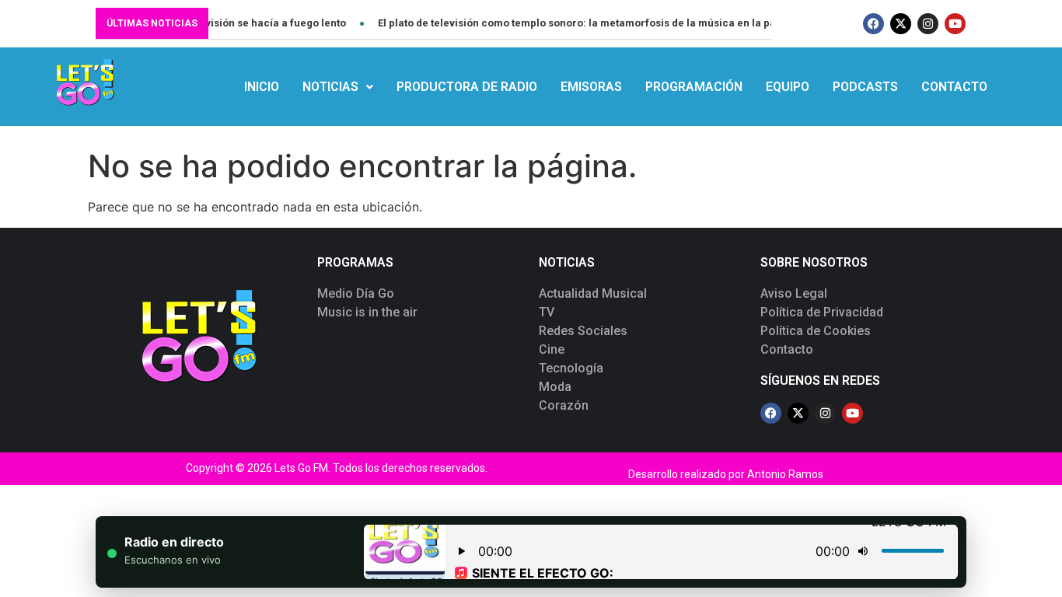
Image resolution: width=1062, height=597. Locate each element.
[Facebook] (873, 23)
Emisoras (591, 86)
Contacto (954, 86)
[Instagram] (927, 23)
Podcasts (865, 86)
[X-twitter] (900, 23)
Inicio (261, 86)
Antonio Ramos (785, 474)
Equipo (787, 86)
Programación (693, 86)
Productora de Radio (467, 86)
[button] (338, 87)
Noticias (330, 86)
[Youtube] (955, 23)
